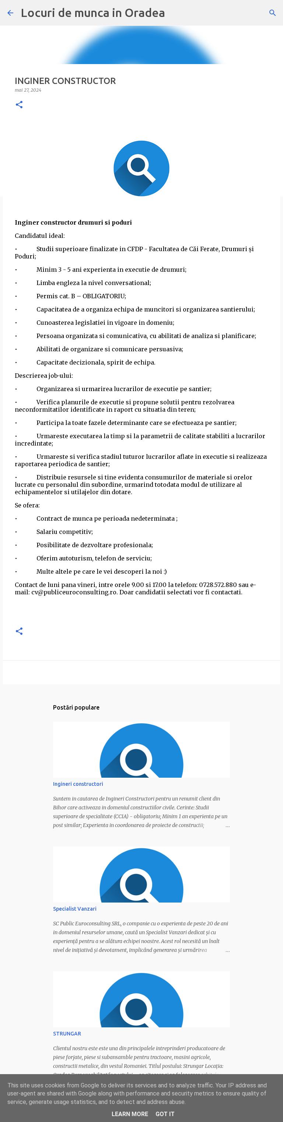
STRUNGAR (67, 1034)
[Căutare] (272, 13)
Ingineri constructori (78, 784)
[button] (19, 105)
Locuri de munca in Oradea (93, 12)
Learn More (130, 1114)
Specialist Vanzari (75, 909)
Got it (165, 1114)
